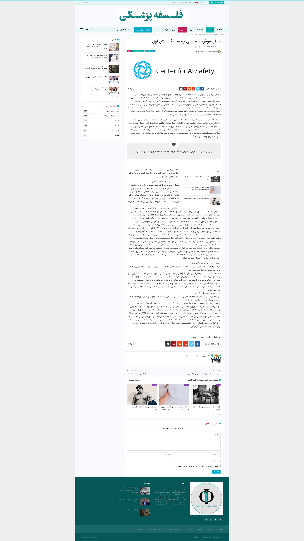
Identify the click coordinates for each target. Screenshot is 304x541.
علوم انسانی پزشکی (143, 29)
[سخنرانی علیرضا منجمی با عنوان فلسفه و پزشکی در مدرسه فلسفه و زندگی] (114, 69)
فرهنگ (165, 29)
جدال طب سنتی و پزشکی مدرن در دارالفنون (204, 373)
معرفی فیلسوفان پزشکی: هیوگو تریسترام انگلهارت (128, 500)
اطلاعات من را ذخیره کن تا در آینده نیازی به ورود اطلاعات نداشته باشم (196, 466)
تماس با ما (204, 2)
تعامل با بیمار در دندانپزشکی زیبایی (96, 77)
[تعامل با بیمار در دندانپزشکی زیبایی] (114, 79)
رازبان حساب (85, 537)
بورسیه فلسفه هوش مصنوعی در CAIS (141, 373)
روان (173, 29)
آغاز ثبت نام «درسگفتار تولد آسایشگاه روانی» (197, 177)
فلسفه (211, 29)
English (191, 2)
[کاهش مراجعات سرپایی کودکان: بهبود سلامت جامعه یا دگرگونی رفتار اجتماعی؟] (215, 190)
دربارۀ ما (172, 2)
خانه (220, 29)
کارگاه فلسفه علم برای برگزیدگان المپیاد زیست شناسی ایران (97, 56)
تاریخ (191, 29)
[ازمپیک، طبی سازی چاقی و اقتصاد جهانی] (215, 201)
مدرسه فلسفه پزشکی (124, 29)
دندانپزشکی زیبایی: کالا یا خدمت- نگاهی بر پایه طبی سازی (96, 89)
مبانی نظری (115, 130)
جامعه (201, 29)
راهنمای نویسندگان (182, 2)
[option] (101, 69)
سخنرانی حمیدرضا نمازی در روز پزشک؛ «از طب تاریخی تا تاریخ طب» (97, 46)
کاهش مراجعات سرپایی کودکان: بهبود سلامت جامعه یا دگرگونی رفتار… (197, 188)
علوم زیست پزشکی (154, 529)
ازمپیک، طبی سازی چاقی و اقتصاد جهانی (196, 198)
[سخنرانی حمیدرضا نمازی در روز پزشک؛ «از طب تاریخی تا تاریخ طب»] (114, 47)
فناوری (183, 29)
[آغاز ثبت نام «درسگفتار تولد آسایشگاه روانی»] (215, 179)
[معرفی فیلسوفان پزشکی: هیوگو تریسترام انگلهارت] (145, 501)
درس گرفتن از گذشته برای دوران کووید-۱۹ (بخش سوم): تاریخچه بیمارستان (128, 490)
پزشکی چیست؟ (133, 510)
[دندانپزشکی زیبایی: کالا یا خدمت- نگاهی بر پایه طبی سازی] (114, 90)
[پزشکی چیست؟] (145, 512)
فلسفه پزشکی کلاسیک (138, 51)
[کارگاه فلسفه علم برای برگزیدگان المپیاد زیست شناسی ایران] (114, 58)
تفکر (157, 29)
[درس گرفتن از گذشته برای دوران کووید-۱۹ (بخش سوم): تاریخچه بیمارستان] (145, 491)
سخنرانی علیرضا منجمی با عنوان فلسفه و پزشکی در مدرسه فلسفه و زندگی (96, 68)
